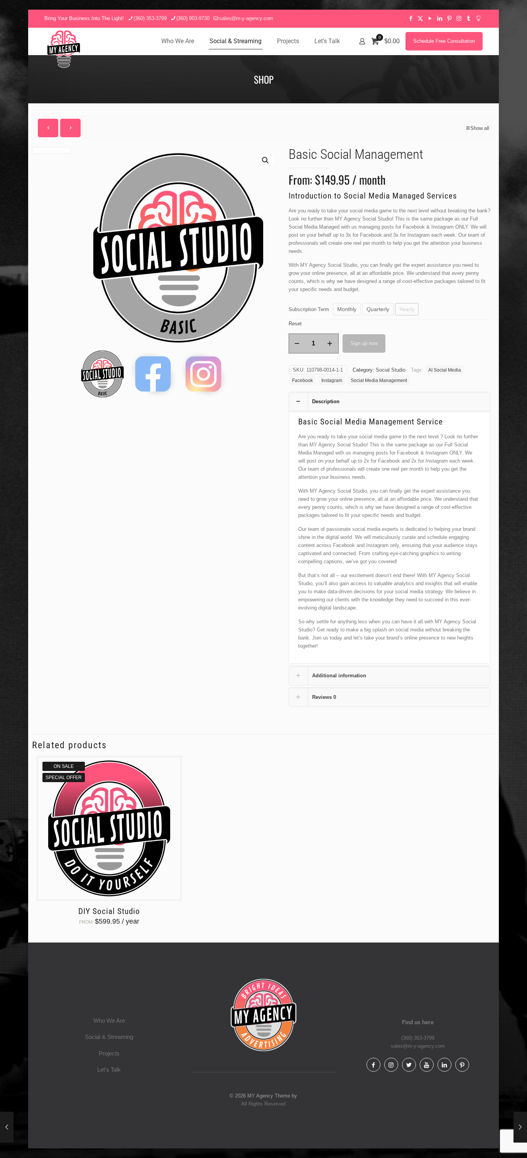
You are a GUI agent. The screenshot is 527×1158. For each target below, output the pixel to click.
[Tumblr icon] (468, 18)
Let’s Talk (109, 1069)
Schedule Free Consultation (444, 41)
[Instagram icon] (459, 18)
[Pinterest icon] (449, 18)
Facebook (302, 380)
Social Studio (390, 370)
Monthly (346, 309)
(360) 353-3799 (150, 18)
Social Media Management (379, 380)
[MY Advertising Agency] (63, 49)
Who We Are (109, 1020)
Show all (479, 128)
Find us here (418, 1022)
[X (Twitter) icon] (420, 18)
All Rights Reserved (263, 1104)
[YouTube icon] (430, 18)
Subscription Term (309, 309)
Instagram (331, 380)
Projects (109, 1053)
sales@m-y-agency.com (246, 18)
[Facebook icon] (411, 18)
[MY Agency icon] (478, 18)
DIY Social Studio (109, 911)
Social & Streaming (109, 1036)
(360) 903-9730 (192, 18)
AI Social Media (444, 369)
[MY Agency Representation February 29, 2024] (520, 1127)
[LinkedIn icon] (440, 18)
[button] (266, 160)
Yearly (406, 309)
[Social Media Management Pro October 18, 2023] (7, 1127)
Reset (295, 324)
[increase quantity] (330, 343)
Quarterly (378, 309)
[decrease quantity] (297, 343)
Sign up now (364, 343)
